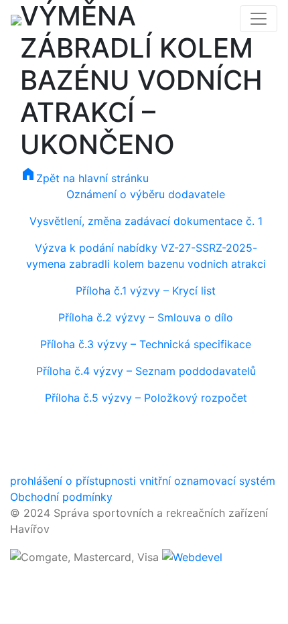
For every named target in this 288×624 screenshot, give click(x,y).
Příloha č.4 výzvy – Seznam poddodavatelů (146, 371)
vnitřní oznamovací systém (207, 480)
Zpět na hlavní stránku (84, 178)
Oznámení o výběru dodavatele (145, 194)
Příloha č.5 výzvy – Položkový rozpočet (146, 397)
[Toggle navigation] (258, 18)
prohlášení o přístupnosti (73, 480)
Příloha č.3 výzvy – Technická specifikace (145, 344)
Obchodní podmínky (61, 496)
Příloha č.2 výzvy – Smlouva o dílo (145, 317)
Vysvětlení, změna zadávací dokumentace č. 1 (146, 221)
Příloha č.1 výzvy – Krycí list (146, 290)
